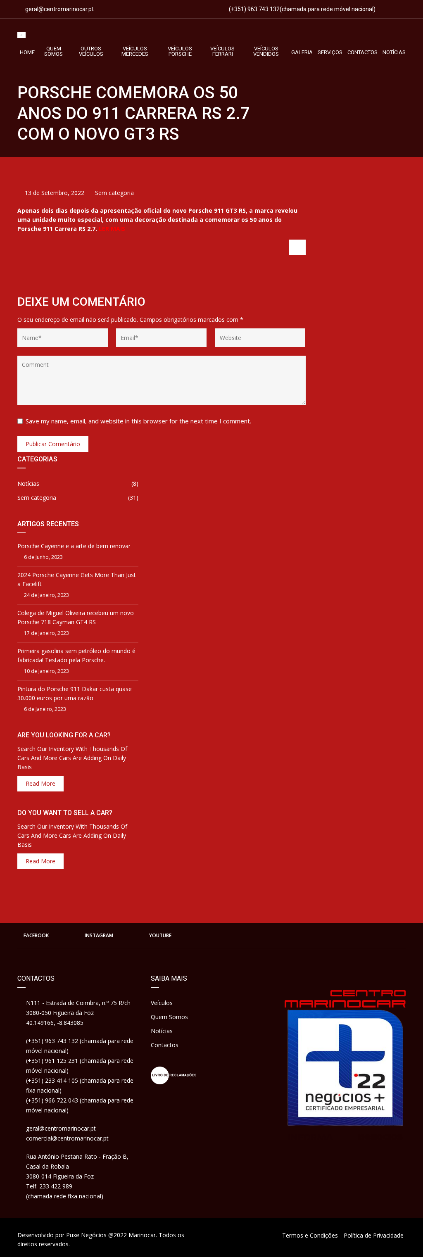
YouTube (160, 935)
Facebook (36, 935)
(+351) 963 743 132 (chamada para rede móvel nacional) (79, 1046)
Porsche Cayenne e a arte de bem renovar (74, 546)
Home (27, 52)
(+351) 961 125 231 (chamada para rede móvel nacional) (79, 1065)
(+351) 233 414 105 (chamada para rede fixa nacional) (79, 1085)
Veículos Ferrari (222, 51)
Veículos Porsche (180, 51)
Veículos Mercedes (134, 51)
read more (40, 783)
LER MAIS (112, 229)
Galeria (302, 52)
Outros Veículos (91, 51)
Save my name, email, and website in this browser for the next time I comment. (138, 421)
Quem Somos (53, 51)
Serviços (330, 52)
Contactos (362, 52)
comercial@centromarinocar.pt (67, 1138)
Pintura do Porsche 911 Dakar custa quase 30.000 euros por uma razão (74, 693)
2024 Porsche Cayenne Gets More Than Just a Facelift (76, 579)
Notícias (394, 52)
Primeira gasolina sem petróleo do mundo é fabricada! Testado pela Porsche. (76, 655)
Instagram (99, 935)
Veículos (162, 1003)
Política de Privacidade (374, 1235)
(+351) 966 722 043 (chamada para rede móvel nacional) (79, 1105)
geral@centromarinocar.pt (59, 9)
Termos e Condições (310, 1235)
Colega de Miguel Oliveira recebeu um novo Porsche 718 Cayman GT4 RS (75, 617)
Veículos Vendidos (266, 51)
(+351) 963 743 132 (254, 9)
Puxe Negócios (86, 1235)
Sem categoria (114, 193)
